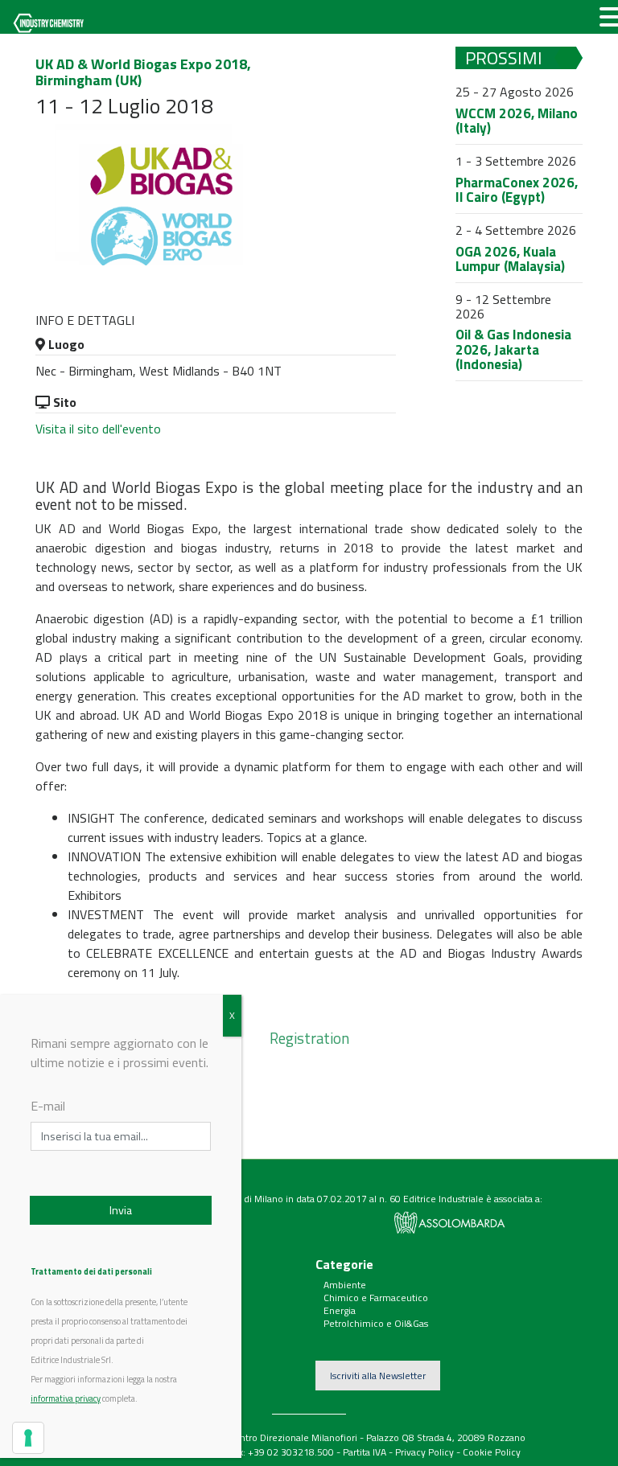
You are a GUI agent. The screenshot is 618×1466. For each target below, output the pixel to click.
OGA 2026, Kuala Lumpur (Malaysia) (510, 259)
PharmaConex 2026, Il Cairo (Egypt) (516, 190)
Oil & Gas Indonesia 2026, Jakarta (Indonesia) (513, 349)
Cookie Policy (492, 1452)
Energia (339, 1310)
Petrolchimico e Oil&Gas (375, 1323)
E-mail (48, 1105)
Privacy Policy (424, 1452)
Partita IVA (364, 1452)
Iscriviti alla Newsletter (378, 1375)
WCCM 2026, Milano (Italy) (516, 121)
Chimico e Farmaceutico (375, 1297)
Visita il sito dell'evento (98, 428)
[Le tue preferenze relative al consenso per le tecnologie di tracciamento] (28, 1438)
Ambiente (344, 1284)
